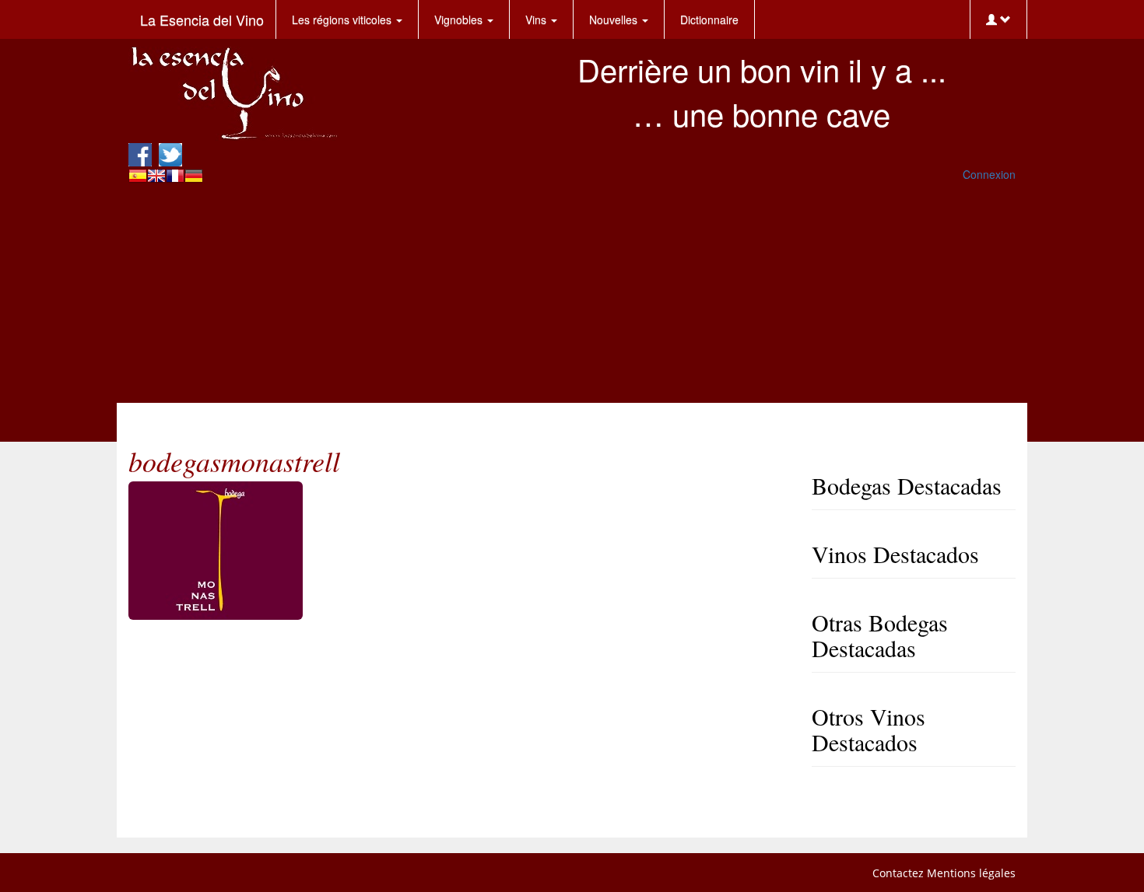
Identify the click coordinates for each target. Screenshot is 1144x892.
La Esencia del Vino (202, 19)
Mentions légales (971, 873)
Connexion (989, 174)
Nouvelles (614, 19)
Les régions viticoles (343, 19)
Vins (537, 19)
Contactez (898, 873)
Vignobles (460, 19)
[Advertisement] (572, 294)
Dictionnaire (709, 19)
